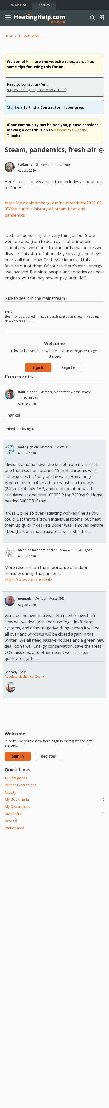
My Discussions (17, 806)
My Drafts (54, 813)
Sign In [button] (38, 367)
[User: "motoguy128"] (10, 449)
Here (30, 61)
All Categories (16, 778)
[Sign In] (101, 18)
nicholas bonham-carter (37, 550)
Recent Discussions (21, 785)
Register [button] (68, 367)
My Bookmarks (54, 799)
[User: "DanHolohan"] (10, 394)
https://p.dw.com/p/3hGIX (28, 579)
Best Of (11, 820)
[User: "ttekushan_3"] (10, 167)
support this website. (71, 130)
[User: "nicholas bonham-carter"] (10, 553)
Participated (14, 827)
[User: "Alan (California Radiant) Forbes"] (10, 687)
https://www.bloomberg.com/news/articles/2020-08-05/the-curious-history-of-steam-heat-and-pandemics (54, 209)
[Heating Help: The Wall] (39, 18)
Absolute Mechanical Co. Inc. (25, 676)
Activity (10, 792)
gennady (25, 598)
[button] (101, 151)
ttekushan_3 (28, 164)
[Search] (92, 18)
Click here (15, 107)
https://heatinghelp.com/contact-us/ (36, 89)
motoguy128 (28, 447)
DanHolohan (28, 392)
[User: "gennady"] (10, 601)
